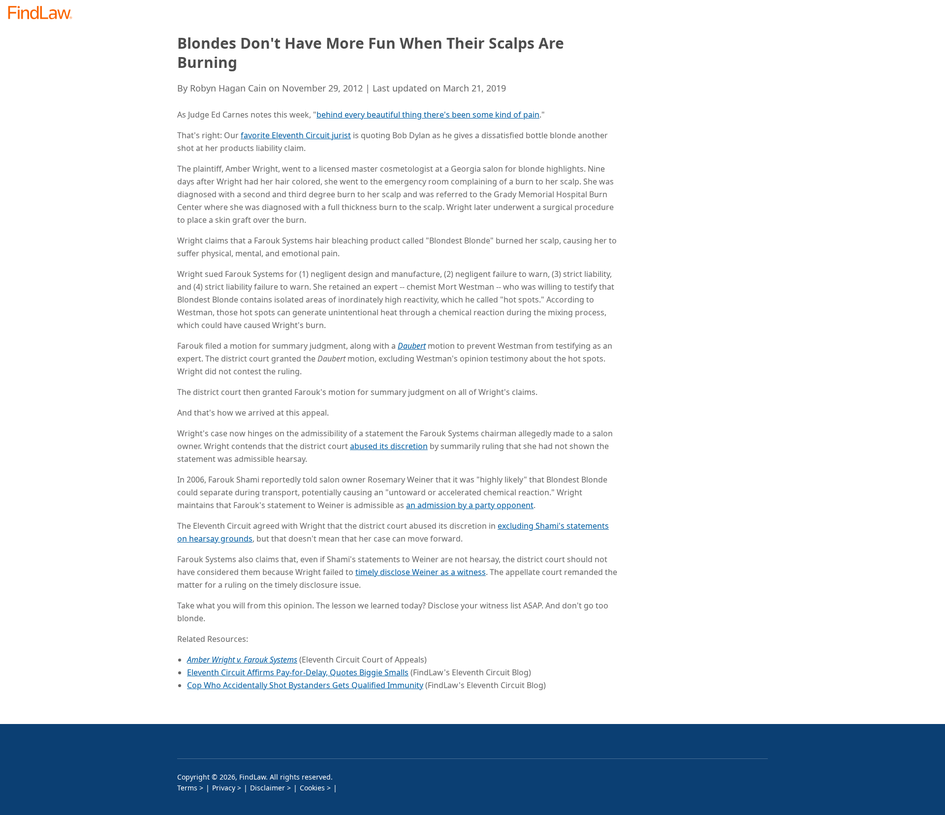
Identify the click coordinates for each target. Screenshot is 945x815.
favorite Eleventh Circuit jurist (296, 135)
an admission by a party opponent (470, 505)
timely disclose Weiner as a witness (420, 572)
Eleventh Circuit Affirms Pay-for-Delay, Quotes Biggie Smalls (298, 672)
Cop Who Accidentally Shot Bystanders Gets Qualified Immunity (305, 685)
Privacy (223, 787)
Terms (187, 787)
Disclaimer (267, 787)
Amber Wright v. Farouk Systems (242, 659)
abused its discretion (389, 446)
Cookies (312, 787)
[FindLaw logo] (44, 13)
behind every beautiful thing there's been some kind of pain (427, 114)
